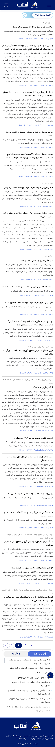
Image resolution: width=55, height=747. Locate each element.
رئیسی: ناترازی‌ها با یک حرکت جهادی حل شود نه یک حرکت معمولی (30, 458)
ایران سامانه (21, 744)
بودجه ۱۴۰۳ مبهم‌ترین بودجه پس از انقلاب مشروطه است (27, 286)
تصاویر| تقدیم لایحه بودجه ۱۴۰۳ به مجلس (33, 438)
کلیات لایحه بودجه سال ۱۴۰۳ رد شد (37, 260)
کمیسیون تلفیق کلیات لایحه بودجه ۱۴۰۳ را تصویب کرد (29, 302)
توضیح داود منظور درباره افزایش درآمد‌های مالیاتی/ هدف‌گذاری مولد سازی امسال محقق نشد (30, 323)
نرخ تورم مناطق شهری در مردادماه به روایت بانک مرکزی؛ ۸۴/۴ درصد (29, 661)
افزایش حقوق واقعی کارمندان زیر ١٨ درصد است (32, 568)
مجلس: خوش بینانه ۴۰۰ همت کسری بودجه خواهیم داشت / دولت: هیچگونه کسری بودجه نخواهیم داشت (29, 156)
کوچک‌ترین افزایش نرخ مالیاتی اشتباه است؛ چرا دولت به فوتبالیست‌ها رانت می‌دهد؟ (28, 599)
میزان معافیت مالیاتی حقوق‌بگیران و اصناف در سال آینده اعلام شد (28, 352)
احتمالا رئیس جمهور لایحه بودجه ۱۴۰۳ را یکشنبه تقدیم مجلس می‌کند (28, 514)
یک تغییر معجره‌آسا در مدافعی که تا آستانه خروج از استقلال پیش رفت (28, 708)
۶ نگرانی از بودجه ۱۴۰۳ (43, 387)
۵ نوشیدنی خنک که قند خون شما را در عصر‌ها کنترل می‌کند (31, 684)
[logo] (28, 4)
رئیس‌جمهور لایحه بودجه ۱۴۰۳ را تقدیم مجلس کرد (30, 493)
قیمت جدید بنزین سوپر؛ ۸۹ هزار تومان (34, 677)
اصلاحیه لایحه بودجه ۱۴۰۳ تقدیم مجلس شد (33, 27)
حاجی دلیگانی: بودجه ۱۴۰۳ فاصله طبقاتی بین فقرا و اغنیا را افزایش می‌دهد (28, 215)
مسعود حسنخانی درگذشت (38, 672)
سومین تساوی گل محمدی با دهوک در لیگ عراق (30, 668)
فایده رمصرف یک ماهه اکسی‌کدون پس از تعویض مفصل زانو (29, 700)
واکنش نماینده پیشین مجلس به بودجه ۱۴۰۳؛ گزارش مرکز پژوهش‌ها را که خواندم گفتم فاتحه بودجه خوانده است (27, 47)
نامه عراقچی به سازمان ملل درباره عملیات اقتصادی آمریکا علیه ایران (29, 692)
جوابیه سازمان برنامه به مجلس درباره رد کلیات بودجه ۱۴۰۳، (29, 133)
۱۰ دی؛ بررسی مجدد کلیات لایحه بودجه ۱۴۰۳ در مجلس (28, 187)
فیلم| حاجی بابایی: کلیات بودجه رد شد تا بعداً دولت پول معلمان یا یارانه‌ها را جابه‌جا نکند (28, 94)
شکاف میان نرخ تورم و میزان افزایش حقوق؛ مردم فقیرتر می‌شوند (28, 543)
